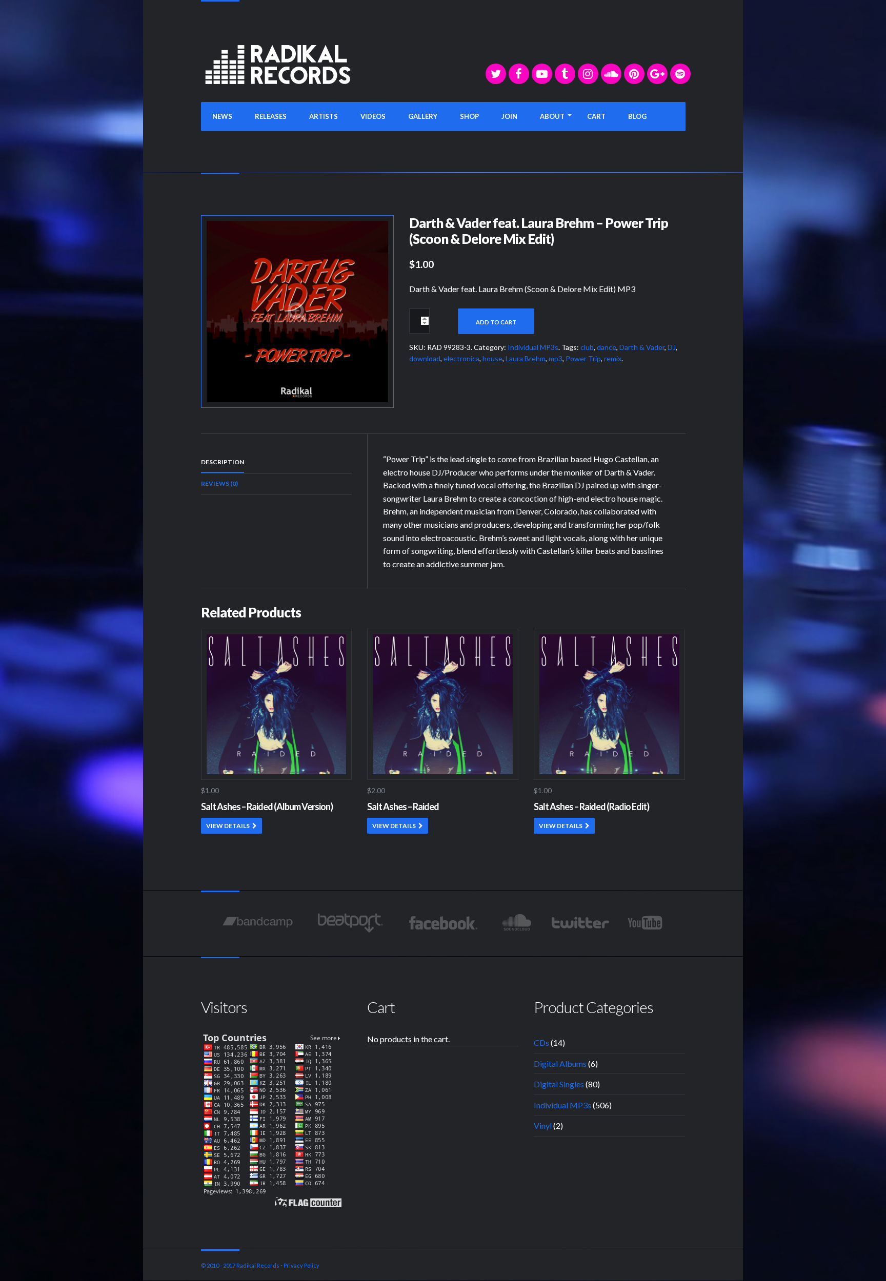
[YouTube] (542, 74)
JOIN (509, 116)
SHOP (469, 116)
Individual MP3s (533, 347)
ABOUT (552, 116)
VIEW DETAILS (228, 826)
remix (612, 358)
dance (606, 347)
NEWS (222, 116)
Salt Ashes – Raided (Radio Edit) (591, 806)
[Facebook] (519, 74)
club (587, 347)
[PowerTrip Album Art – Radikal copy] (297, 310)
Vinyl (543, 1125)
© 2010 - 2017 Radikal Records (240, 1265)
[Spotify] (680, 74)
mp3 (555, 358)
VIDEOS (373, 116)
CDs (541, 1042)
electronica (461, 358)
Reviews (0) (219, 483)
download (424, 358)
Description (222, 462)
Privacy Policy (301, 1265)
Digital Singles (559, 1084)
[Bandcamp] (257, 923)
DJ (672, 347)
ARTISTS (323, 116)
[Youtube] (645, 923)
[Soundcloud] (611, 74)
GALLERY (422, 116)
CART (596, 116)
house (492, 358)
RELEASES (271, 116)
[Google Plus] (657, 74)
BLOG (637, 116)
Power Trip (583, 358)
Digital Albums (560, 1063)
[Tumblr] (565, 74)
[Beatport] (350, 923)
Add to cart (496, 322)
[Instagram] (588, 74)
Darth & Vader (641, 347)
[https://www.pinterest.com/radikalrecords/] (634, 74)
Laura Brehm (526, 358)
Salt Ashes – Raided (403, 806)
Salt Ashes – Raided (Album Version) (267, 806)
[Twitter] (496, 74)
